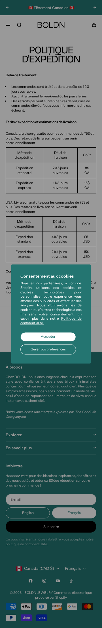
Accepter (48, 337)
